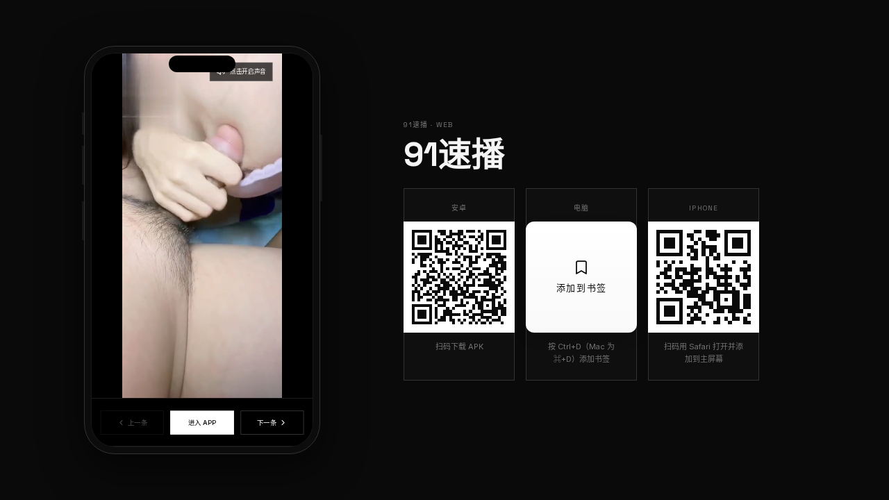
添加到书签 (581, 288)
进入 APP (202, 422)
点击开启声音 (248, 72)
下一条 (266, 422)
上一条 (137, 422)
